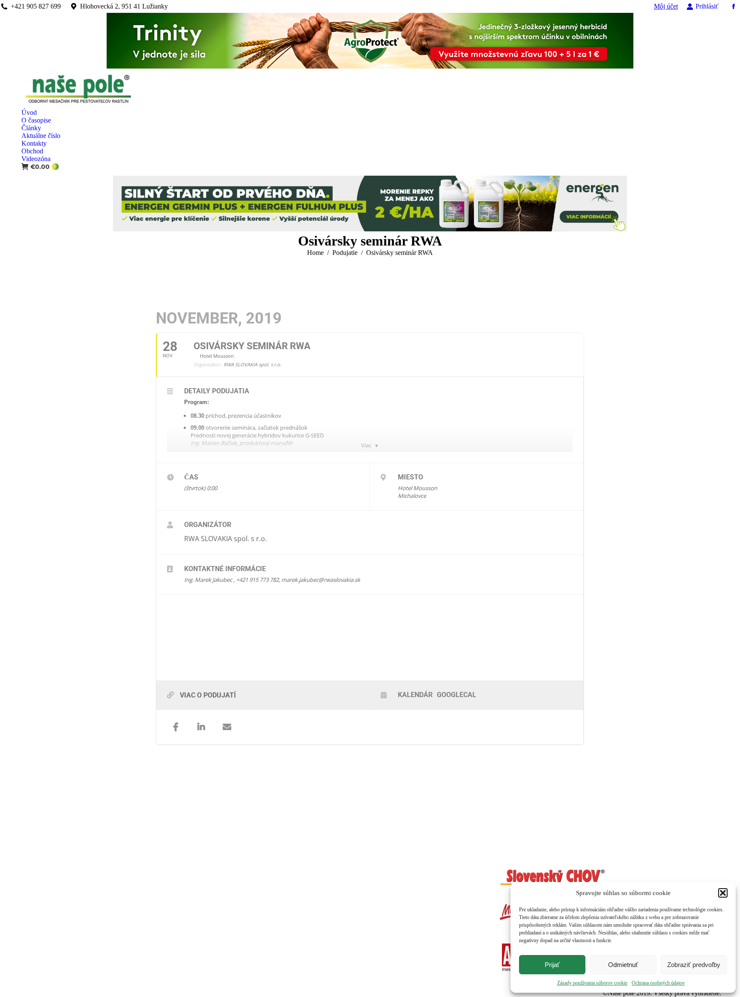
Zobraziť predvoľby (693, 964)
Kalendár (415, 694)
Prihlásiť (707, 6)
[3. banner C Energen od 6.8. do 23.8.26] (370, 229)
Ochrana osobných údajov (658, 983)
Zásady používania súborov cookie (592, 983)
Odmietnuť (623, 964)
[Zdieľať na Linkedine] (201, 727)
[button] (723, 893)
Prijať (552, 964)
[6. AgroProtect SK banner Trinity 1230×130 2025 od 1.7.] (370, 66)
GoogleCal (456, 694)
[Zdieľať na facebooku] (175, 727)
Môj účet (666, 6)
